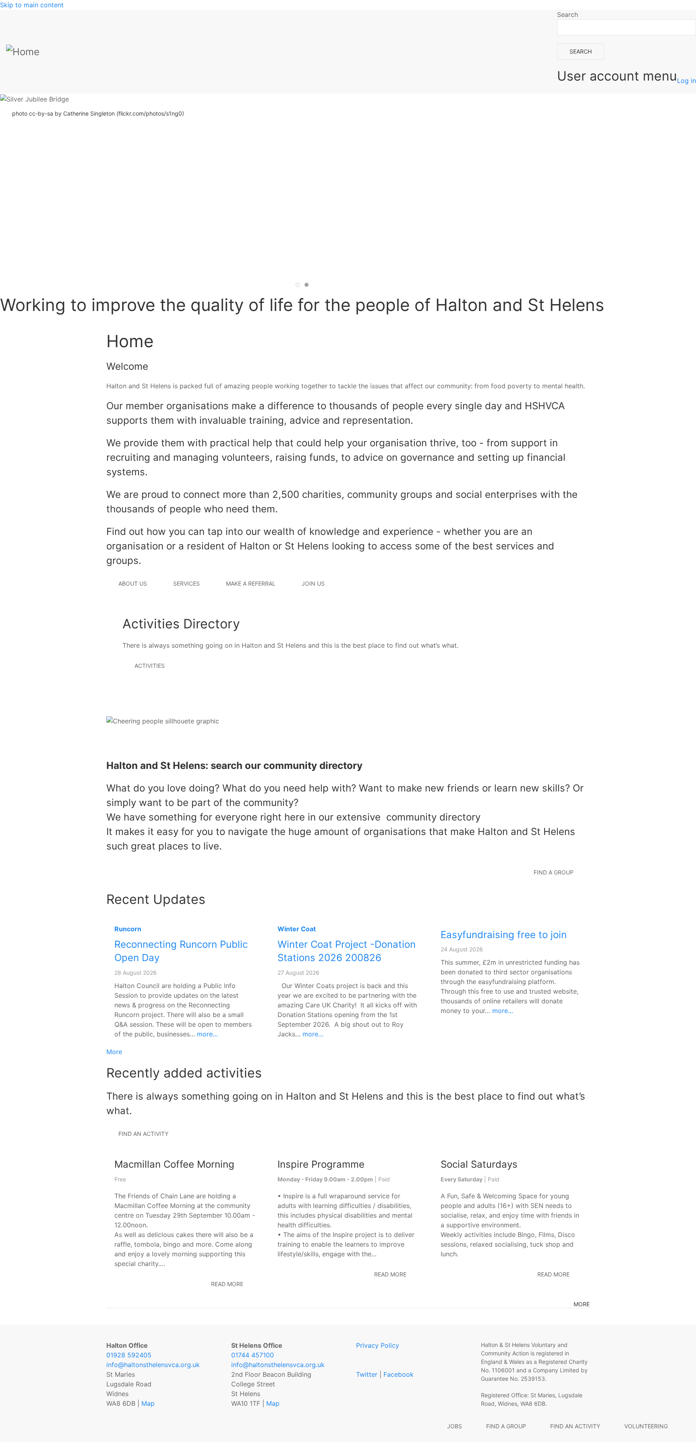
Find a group (506, 1426)
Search (567, 14)
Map (148, 1403)
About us (132, 583)
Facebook (398, 1374)
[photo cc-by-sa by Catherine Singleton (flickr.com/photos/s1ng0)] (302, 98)
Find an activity (143, 1133)
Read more (227, 1283)
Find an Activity (575, 1426)
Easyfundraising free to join (504, 935)
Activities (150, 665)
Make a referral (251, 583)
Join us (313, 583)
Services (186, 583)
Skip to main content (32, 5)
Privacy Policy (377, 1345)
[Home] (25, 51)
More (114, 1052)
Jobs (454, 1426)
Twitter (366, 1374)
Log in (686, 81)
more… (207, 1034)
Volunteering (646, 1426)
